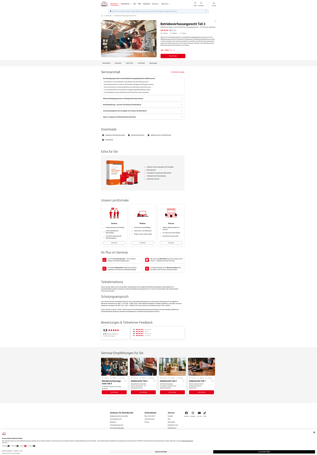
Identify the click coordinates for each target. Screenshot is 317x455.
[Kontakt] (213, 3)
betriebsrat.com (173, 425)
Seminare (109, 16)
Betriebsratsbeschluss (137, 135)
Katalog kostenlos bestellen (119, 416)
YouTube (199, 416)
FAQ (169, 419)
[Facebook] (186, 413)
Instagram (193, 416)
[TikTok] (204, 413)
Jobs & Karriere (149, 419)
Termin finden (173, 56)
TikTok (204, 416)
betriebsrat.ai (172, 428)
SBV (139, 4)
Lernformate (141, 63)
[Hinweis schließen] (206, 11)
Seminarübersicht (116, 419)
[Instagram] (193, 413)
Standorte (146, 4)
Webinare (113, 422)
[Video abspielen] (129, 38)
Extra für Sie (129, 63)
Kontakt (170, 416)
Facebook (186, 416)
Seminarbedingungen (117, 428)
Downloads (118, 63)
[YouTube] (199, 413)
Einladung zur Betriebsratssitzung (115, 135)
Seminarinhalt (106, 63)
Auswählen (114, 242)
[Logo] (104, 4)
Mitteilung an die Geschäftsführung (161, 135)
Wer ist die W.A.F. (149, 416)
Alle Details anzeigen (178, 72)
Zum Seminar (114, 392)
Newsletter (171, 422)
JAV (134, 4)
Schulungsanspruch (116, 425)
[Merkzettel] (208, 4)
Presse (146, 422)
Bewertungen (153, 63)
